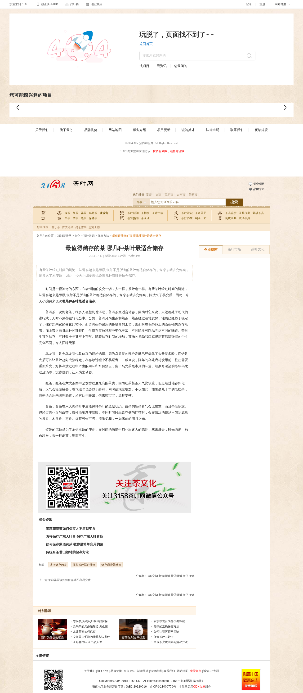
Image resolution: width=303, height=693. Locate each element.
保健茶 (93, 218)
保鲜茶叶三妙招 (164, 637)
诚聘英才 (188, 130)
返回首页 (146, 44)
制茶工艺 (200, 218)
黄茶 (75, 218)
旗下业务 (66, 130)
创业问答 (180, 66)
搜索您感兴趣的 (154, 55)
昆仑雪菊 (81, 227)
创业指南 (133, 218)
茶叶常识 (187, 213)
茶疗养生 (187, 218)
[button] (285, 107)
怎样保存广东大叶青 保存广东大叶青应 (74, 536)
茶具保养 (244, 213)
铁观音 (104, 213)
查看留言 (195, 671)
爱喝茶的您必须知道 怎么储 (90, 626)
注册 (262, 4)
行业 (122, 215)
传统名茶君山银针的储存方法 (67, 552)
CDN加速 (199, 686)
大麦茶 (181, 194)
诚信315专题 (211, 671)
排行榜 (74, 4)
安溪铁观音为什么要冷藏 (169, 621)
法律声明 (212, 130)
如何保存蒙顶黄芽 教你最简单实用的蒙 (74, 544)
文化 (176, 215)
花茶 (83, 213)
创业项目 (96, 4)
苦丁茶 (56, 227)
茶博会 (145, 213)
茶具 (220, 215)
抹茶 (158, 194)
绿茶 (67, 213)
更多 (192, 576)
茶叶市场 (157, 213)
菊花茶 (169, 194)
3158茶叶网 (66, 185)
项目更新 (163, 130)
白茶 (67, 218)
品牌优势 (90, 130)
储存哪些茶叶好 (111, 564)
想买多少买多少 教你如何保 (90, 621)
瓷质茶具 (230, 218)
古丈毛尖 (67, 227)
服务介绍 (139, 130)
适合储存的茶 (58, 564)
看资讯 (162, 66)
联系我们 (237, 130)
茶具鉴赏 (230, 213)
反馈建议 (261, 130)
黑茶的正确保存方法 (166, 626)
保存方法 (103, 235)
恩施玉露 (94, 227)
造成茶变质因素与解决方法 (171, 642)
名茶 (59, 215)
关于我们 (42, 130)
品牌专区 (259, 189)
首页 (43, 215)
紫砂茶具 (258, 213)
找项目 (144, 66)
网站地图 (115, 130)
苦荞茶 (193, 194)
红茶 (75, 213)
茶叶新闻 (133, 213)
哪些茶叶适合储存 (84, 564)
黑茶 (83, 218)
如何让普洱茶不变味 (166, 631)
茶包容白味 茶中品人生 (87, 642)
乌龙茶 (93, 213)
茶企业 (145, 218)
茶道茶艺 (200, 213)
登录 (249, 4)
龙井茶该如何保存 (84, 631)
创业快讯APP (49, 4)
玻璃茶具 (244, 218)
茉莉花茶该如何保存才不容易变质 (71, 528)
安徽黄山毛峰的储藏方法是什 (91, 637)
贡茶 (149, 194)
